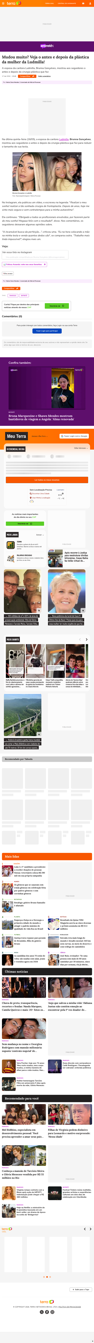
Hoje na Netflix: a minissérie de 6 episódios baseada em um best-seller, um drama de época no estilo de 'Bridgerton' (31, 1211)
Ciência (62, 953)
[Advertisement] (66, 1084)
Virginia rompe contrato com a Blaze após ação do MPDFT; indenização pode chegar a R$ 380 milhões (30, 1193)
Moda (16, 953)
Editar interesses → (81, 448)
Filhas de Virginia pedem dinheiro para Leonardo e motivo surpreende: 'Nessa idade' (69, 1133)
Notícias (63, 917)
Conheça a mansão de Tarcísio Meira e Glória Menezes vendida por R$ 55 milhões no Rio (23, 1174)
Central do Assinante (67, 3)
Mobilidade (64, 935)
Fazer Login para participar (47, 331)
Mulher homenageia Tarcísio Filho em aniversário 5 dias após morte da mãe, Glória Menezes (31, 1083)
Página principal (14, 3)
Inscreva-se (23, 523)
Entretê (24, 296)
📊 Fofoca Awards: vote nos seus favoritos (22, 264)
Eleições (17, 864)
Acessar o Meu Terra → (40, 436)
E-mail (83, 3)
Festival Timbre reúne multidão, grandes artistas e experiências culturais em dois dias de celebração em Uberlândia (77, 1193)
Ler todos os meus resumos (47, 480)
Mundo (16, 882)
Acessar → (40, 534)
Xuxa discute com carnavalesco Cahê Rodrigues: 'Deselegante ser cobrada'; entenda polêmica (77, 1065)
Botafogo (18, 899)
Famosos (13, 296)
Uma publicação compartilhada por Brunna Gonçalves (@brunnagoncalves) (35, 257)
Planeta (17, 917)
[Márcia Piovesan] (8, 273)
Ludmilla (64, 139)
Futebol (17, 935)
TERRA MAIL (49, 3)
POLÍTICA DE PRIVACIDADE (70, 1307)
